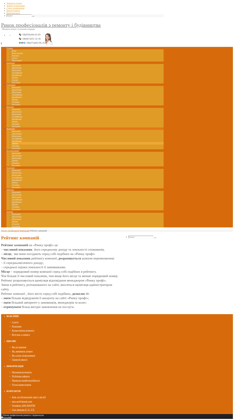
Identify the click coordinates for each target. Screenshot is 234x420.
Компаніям (25, 231)
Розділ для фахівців (10, 231)
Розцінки (16, 326)
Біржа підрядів (13, 10)
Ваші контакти (13, 13)
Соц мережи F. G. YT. (23, 409)
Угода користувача (21, 384)
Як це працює (19, 347)
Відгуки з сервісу (21, 334)
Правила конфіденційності (26, 380)
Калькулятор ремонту (23, 330)
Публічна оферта (21, 376)
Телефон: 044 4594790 (23, 405)
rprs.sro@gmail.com (22, 401)
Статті (15, 322)
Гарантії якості (19, 359)
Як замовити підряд (22, 351)
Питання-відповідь (22, 372)
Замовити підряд (14, 3)
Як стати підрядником (23, 355)
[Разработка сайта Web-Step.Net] (6, 417)
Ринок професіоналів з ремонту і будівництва (51, 25)
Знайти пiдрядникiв (15, 6)
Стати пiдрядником (15, 8)
